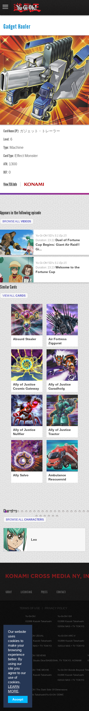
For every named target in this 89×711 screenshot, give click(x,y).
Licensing (26, 592)
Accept (17, 699)
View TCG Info (10, 184)
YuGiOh (27, 8)
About (8, 592)
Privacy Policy (56, 608)
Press (44, 592)
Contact (61, 592)
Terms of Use (30, 608)
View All (14, 295)
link (5, 7)
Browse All (17, 221)
